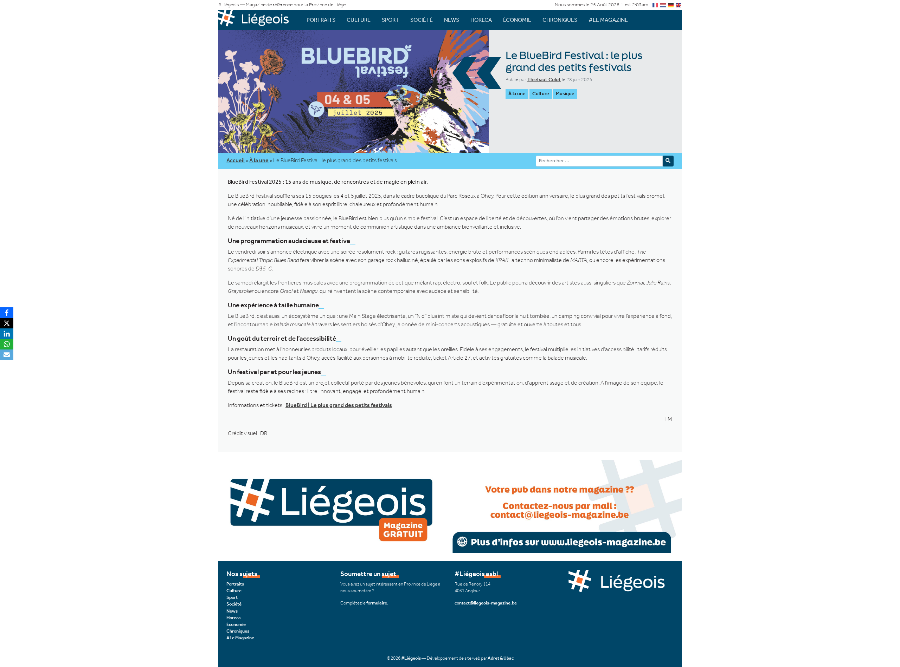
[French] (655, 5)
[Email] (6, 354)
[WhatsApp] (6, 344)
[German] (671, 5)
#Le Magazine (608, 20)
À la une (517, 94)
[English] (679, 5)
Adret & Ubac (501, 658)
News (451, 20)
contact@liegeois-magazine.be (486, 603)
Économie (517, 20)
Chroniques (559, 20)
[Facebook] (6, 312)
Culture (359, 20)
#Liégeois (411, 658)
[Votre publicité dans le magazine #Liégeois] (450, 506)
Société (421, 20)
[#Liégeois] (256, 20)
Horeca (481, 20)
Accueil (235, 160)
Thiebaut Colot (544, 80)
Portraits (321, 20)
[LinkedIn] (6, 333)
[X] (6, 323)
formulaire (376, 603)
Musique (565, 94)
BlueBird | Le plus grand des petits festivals (338, 405)
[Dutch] (663, 5)
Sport (390, 20)
